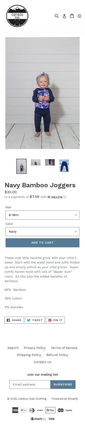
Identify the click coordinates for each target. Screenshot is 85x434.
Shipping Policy (29, 355)
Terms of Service (64, 348)
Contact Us (42, 362)
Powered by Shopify (65, 398)
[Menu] (79, 16)
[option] (21, 166)
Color (9, 223)
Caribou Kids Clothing (32, 398)
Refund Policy (57, 355)
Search (13, 348)
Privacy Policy (35, 348)
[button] (42, 197)
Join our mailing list (42, 374)
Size (8, 207)
